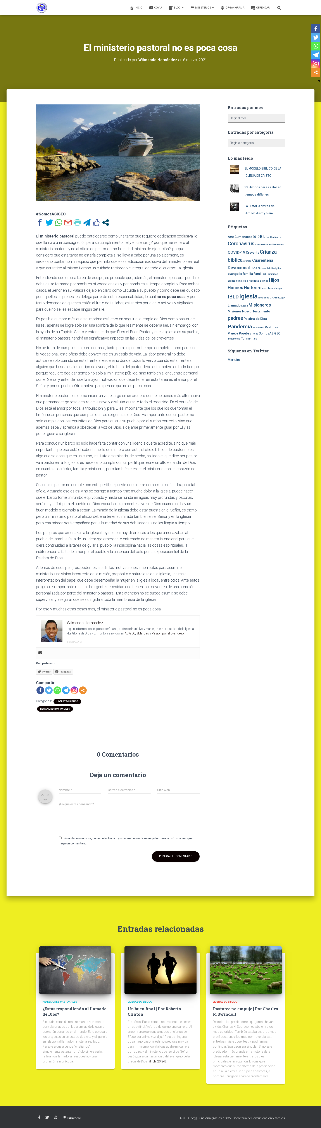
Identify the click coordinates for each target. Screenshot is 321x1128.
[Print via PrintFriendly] (77, 222)
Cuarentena (262, 260)
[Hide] (319, 81)
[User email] (40, 653)
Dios (253, 268)
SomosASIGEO (269, 333)
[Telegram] (66, 690)
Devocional (239, 267)
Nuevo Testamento (256, 311)
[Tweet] (49, 222)
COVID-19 (236, 252)
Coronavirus (241, 244)
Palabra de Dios (255, 319)
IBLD (233, 297)
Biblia (264, 236)
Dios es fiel (264, 268)
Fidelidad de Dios (258, 280)
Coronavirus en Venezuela (269, 244)
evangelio (235, 274)
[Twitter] (49, 690)
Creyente (252, 253)
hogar (279, 288)
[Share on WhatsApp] (58, 222)
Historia (252, 287)
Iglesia (248, 296)
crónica (247, 261)
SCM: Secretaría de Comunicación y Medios (255, 1118)
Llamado (234, 305)
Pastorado (258, 327)
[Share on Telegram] (87, 222)
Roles (255, 333)
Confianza (275, 237)
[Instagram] (74, 690)
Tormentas (249, 338)
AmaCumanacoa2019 (243, 237)
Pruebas (245, 333)
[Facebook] (40, 690)
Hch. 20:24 (157, 1061)
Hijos (274, 280)
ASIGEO (130, 633)
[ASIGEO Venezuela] (41, 7)
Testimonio (234, 338)
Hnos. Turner (268, 288)
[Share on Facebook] (40, 222)
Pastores (271, 327)
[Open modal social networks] (105, 222)
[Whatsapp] (57, 690)
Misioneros (260, 305)
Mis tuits (234, 360)
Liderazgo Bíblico (67, 701)
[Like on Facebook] (96, 222)
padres (235, 318)
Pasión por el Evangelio (168, 633)
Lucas (244, 305)
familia (248, 274)
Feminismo (242, 280)
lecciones (263, 297)
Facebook (39, 1117)
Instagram (55, 1117)
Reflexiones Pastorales (55, 709)
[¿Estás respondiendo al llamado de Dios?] (75, 970)
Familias (260, 274)
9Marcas (142, 633)
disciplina (276, 268)
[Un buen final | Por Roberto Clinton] (160, 970)
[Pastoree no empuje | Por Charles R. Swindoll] (246, 970)
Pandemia (240, 326)
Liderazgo (277, 297)
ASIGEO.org (188, 1118)
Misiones (235, 311)
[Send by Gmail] (68, 222)
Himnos (235, 287)
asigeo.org (74, 641)
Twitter (47, 1117)
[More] (83, 690)
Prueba (233, 333)
